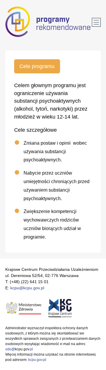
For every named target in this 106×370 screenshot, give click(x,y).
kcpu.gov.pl (37, 360)
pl (31, 349)
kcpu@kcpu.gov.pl (27, 287)
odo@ (10, 349)
